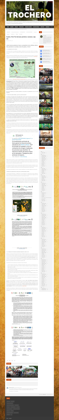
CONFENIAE (35, 56)
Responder (11, 391)
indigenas (8, 34)
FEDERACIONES (21, 26)
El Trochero (44, 58)
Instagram (10, 418)
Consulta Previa (16, 412)
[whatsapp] (12, 360)
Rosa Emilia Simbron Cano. (46, 50)
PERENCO (8, 414)
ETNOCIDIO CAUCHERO (28, 26)
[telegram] (15, 360)
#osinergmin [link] (16, 88)
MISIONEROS (47, 26)
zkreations (44, 394)
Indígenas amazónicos (10, 403)
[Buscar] (52, 27)
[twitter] (10, 360)
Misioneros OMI (11, 387)
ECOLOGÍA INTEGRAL (36, 26)
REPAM (17, 34)
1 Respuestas (16, 391)
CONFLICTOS (42, 26)
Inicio (8, 26)
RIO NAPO (20, 34)
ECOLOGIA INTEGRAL (10, 412)
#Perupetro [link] (12, 87)
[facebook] (7, 360)
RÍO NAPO (16, 26)
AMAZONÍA (11, 26)
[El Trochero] (41, 36)
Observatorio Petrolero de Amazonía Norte (19, 79)
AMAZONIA (8, 401)
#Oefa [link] (13, 88)
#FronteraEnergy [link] (8, 81)
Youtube (7, 418)
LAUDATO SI (12, 34)
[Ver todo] (11, 415)
